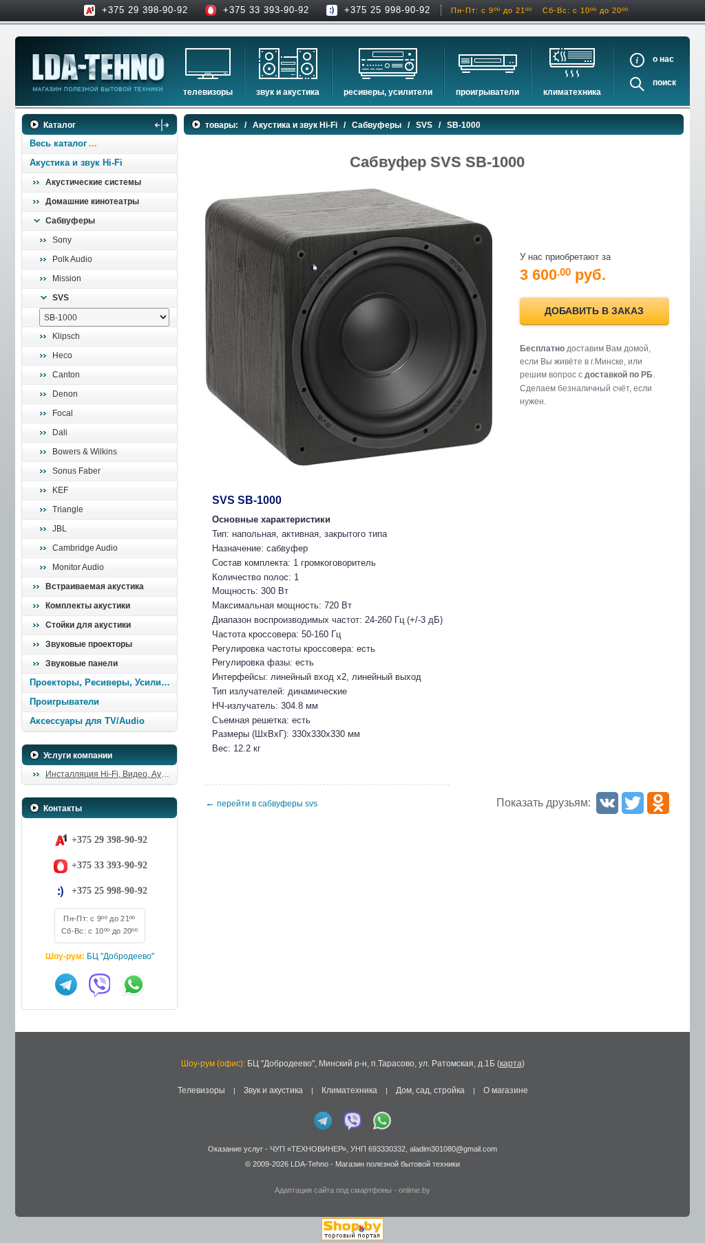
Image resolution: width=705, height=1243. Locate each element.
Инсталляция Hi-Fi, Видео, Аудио (110, 774)
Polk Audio (72, 259)
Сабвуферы (70, 221)
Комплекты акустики (87, 605)
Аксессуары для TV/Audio (87, 721)
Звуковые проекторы (88, 644)
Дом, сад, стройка (430, 1090)
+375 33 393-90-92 (266, 10)
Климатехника (572, 92)
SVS (60, 297)
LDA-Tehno (309, 1164)
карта (511, 1063)
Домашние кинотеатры (92, 201)
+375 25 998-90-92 (387, 10)
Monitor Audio (78, 567)
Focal (62, 413)
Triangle (67, 509)
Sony (62, 240)
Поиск (664, 82)
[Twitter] (633, 803)
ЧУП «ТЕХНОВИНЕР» (308, 1149)
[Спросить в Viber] (100, 985)
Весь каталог (58, 143)
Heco (62, 355)
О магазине (505, 1090)
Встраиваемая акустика (94, 586)
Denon (65, 394)
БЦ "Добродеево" (120, 956)
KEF (60, 490)
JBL (59, 529)
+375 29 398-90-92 (145, 10)
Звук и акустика (287, 92)
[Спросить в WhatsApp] (134, 985)
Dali (59, 432)
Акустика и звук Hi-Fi (76, 162)
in (34, 1174)
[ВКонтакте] (607, 803)
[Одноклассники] (658, 803)
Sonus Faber (76, 471)
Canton (66, 375)
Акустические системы (93, 182)
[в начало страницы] (676, 1201)
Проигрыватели (487, 92)
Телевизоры (208, 92)
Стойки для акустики (88, 625)
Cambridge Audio (85, 548)
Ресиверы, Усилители (388, 92)
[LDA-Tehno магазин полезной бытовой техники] (98, 72)
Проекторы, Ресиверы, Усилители (103, 682)
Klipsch (66, 336)
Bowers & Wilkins (84, 451)
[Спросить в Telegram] (66, 985)
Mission (66, 278)
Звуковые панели (81, 663)
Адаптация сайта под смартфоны (333, 1190)
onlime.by (414, 1190)
